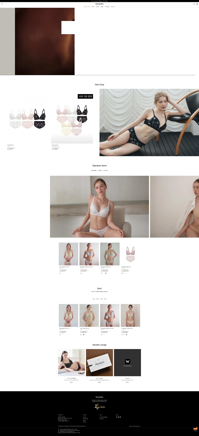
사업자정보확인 (68, 432)
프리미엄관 (107, 6)
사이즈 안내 (102, 418)
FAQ (139, 426)
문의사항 (84, 421)
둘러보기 (99, 382)
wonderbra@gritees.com (71, 431)
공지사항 (84, 417)
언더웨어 (97, 6)
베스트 (93, 6)
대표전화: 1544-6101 (61, 417)
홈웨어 (102, 6)
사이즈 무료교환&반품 (103, 417)
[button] (60, 273)
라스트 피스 (113, 6)
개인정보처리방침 (135, 426)
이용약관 (130, 426)
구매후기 (84, 420)
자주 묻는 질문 (85, 418)
